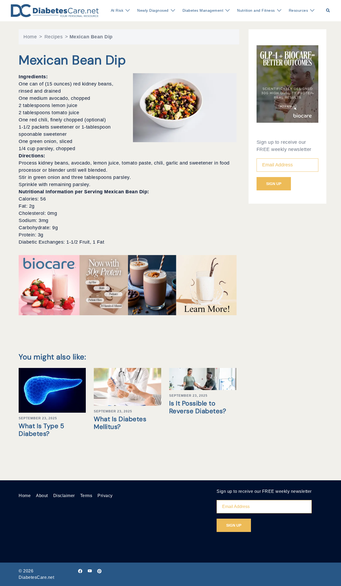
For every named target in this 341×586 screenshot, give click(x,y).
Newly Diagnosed (153, 10)
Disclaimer (64, 495)
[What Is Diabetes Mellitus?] (127, 386)
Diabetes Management (203, 10)
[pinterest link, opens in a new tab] (99, 571)
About (42, 495)
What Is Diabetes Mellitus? (120, 423)
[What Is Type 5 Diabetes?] (52, 390)
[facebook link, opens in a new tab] (80, 571)
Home (30, 36)
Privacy (105, 495)
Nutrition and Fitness (256, 10)
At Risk (117, 10)
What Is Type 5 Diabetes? (41, 430)
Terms (86, 495)
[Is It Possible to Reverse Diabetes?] (202, 378)
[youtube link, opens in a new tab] (90, 571)
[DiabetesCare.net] (55, 10)
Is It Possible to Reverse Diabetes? (197, 407)
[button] (328, 11)
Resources (298, 10)
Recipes (53, 36)
